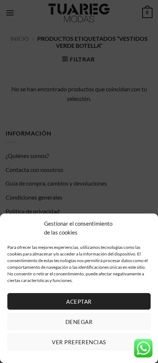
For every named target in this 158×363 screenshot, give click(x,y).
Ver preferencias (79, 342)
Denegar (79, 321)
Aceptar (78, 301)
